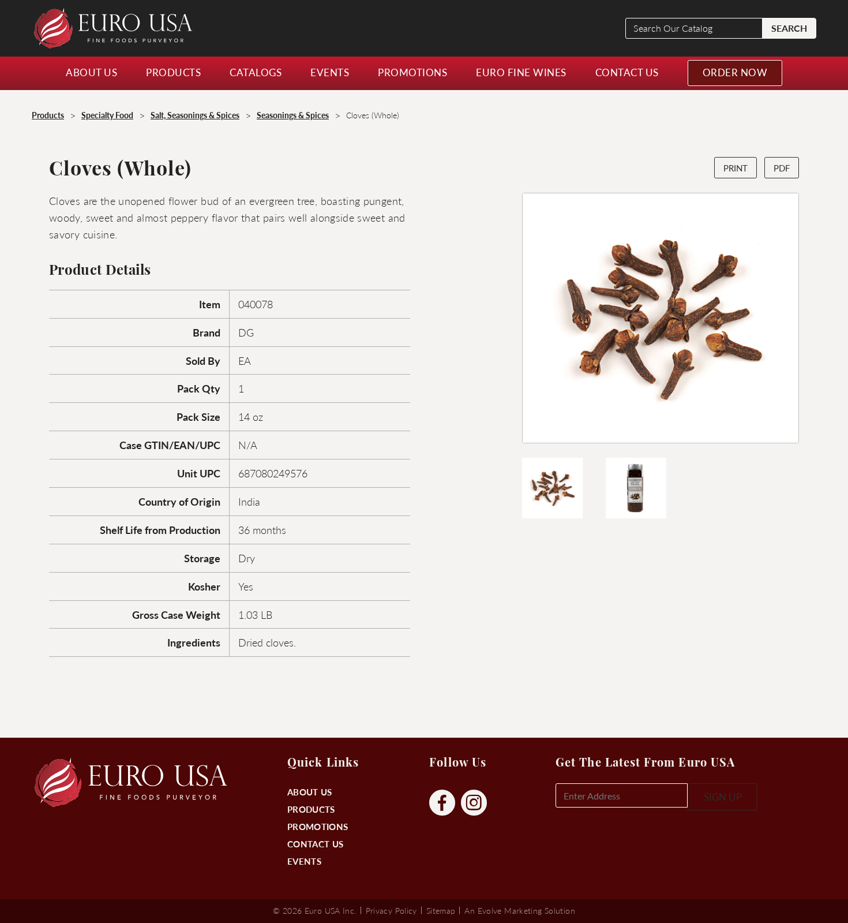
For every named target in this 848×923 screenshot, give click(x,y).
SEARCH (789, 28)
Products (311, 809)
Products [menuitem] (173, 72)
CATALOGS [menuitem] (256, 72)
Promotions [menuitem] (412, 72)
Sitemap (441, 910)
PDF (782, 168)
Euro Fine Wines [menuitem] (521, 72)
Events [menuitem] (329, 72)
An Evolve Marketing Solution (519, 910)
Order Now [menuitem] (735, 72)
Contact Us (315, 844)
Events (304, 861)
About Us (309, 792)
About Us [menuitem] (91, 72)
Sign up (723, 797)
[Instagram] (474, 803)
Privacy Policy (391, 910)
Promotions (317, 826)
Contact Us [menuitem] (627, 72)
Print (735, 168)
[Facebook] (442, 803)
